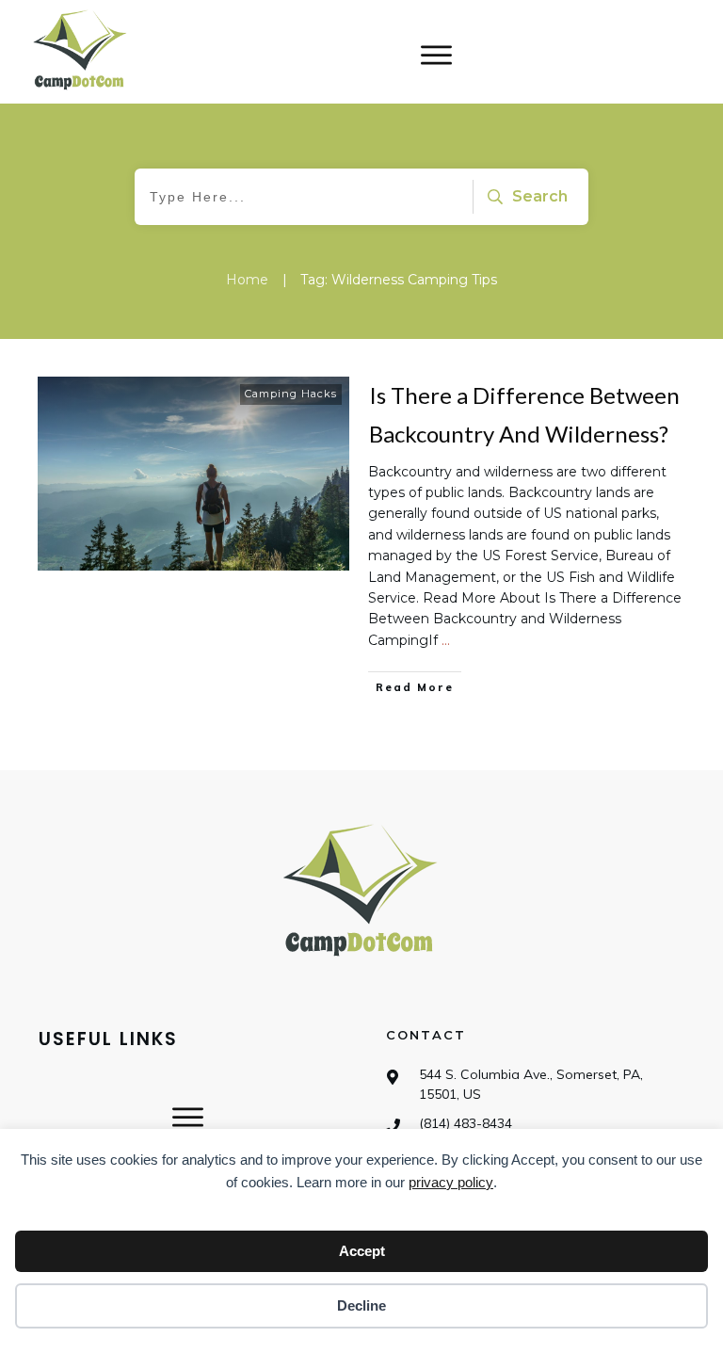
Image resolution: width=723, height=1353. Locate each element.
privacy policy (451, 1182)
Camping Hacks (291, 393)
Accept (362, 1251)
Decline (361, 1305)
